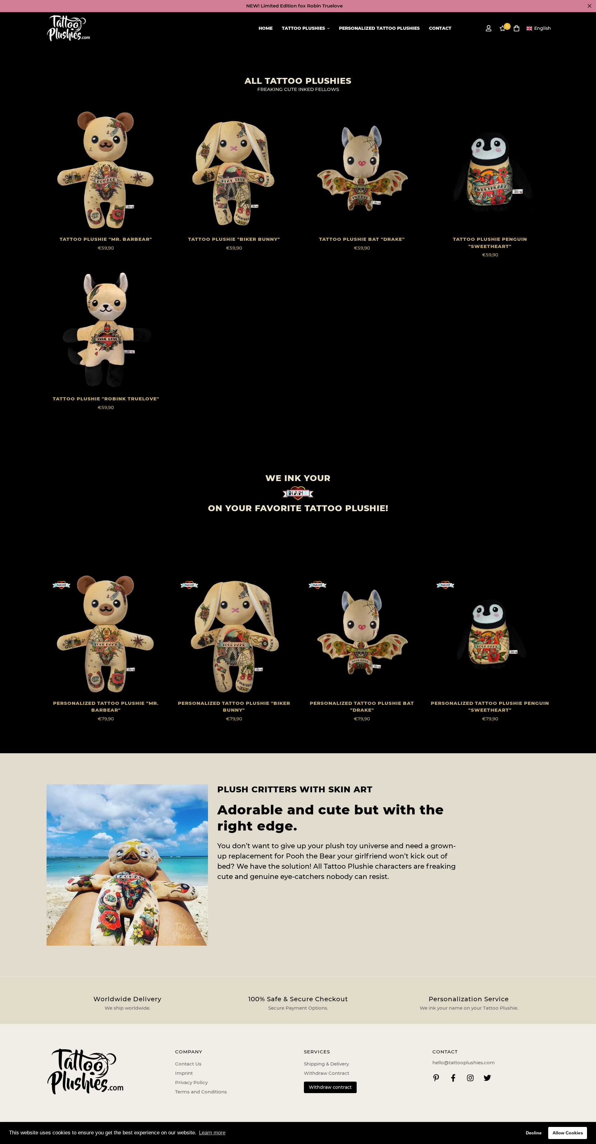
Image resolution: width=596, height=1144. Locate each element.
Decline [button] (534, 1132)
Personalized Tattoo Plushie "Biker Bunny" (234, 706)
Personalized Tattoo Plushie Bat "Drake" (362, 706)
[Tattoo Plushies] (68, 28)
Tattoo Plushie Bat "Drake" (362, 239)
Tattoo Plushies (303, 28)
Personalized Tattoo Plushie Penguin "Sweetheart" (490, 706)
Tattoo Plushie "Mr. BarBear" (106, 239)
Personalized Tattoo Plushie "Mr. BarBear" (106, 706)
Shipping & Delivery (326, 1064)
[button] (538, 28)
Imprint (184, 1073)
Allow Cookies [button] (568, 1132)
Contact (440, 28)
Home (266, 28)
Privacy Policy (191, 1082)
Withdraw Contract (326, 1073)
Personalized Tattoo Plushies (379, 28)
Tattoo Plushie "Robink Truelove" (106, 399)
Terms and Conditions (201, 1092)
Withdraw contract (330, 1087)
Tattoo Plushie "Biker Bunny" (234, 239)
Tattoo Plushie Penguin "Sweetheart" (490, 242)
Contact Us (188, 1064)
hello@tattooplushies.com (463, 1062)
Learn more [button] (212, 1133)
